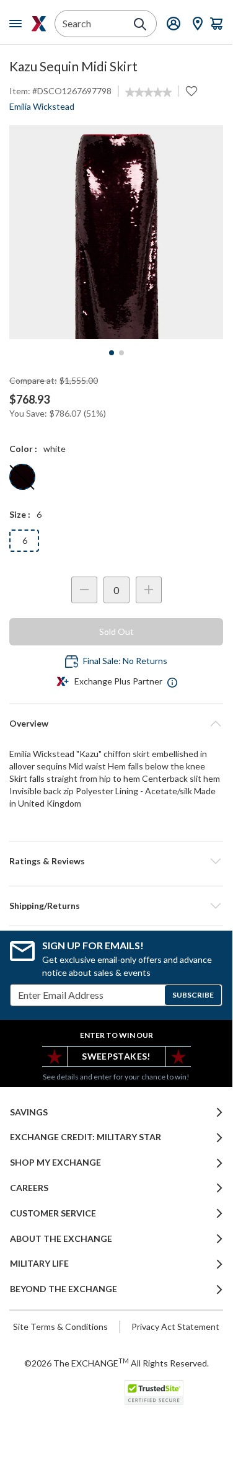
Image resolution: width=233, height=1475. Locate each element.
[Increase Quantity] (149, 590)
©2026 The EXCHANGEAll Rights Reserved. (116, 1362)
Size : (19, 514)
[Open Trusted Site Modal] (154, 1392)
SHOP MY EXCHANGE (55, 1162)
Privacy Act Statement (175, 1326)
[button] (116, 861)
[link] (148, 92)
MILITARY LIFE (39, 1264)
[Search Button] (140, 24)
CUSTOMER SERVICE (53, 1213)
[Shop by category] (18, 23)
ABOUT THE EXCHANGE (61, 1239)
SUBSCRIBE (193, 994)
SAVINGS (29, 1112)
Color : (23, 448)
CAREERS (29, 1188)
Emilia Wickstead (41, 106)
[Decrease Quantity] (84, 590)
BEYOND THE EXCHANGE (63, 1289)
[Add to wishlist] (191, 91)
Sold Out (116, 631)
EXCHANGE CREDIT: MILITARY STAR (85, 1137)
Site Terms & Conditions (60, 1326)
